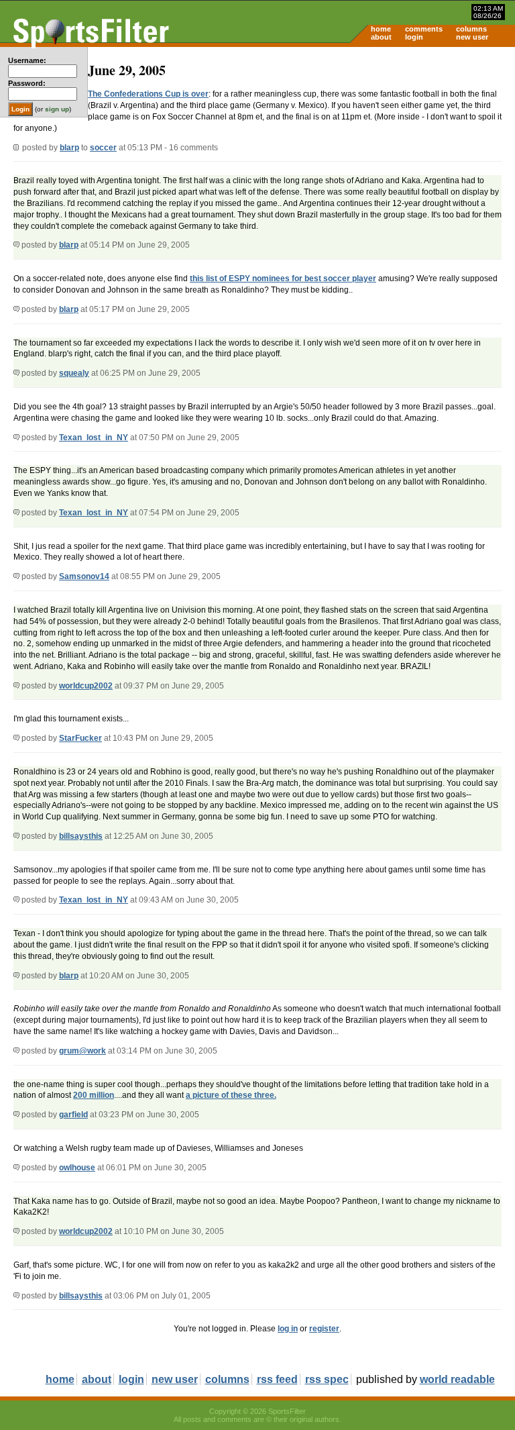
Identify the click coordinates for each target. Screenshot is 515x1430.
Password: (27, 83)
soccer (103, 147)
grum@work (82, 1051)
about (381, 37)
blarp (69, 147)
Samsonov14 (84, 576)
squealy (74, 373)
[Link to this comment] (16, 245)
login (414, 37)
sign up (57, 109)
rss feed (277, 1379)
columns (471, 29)
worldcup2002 (86, 686)
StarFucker (80, 738)
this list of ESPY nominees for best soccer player (283, 278)
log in (288, 1328)
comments (424, 29)
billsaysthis (81, 836)
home (381, 29)
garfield (73, 1114)
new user (472, 37)
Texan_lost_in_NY (93, 437)
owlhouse (77, 1167)
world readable (457, 1379)
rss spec (327, 1379)
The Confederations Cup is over (148, 94)
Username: (27, 60)
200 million (93, 1095)
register (324, 1328)
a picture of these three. (231, 1095)
